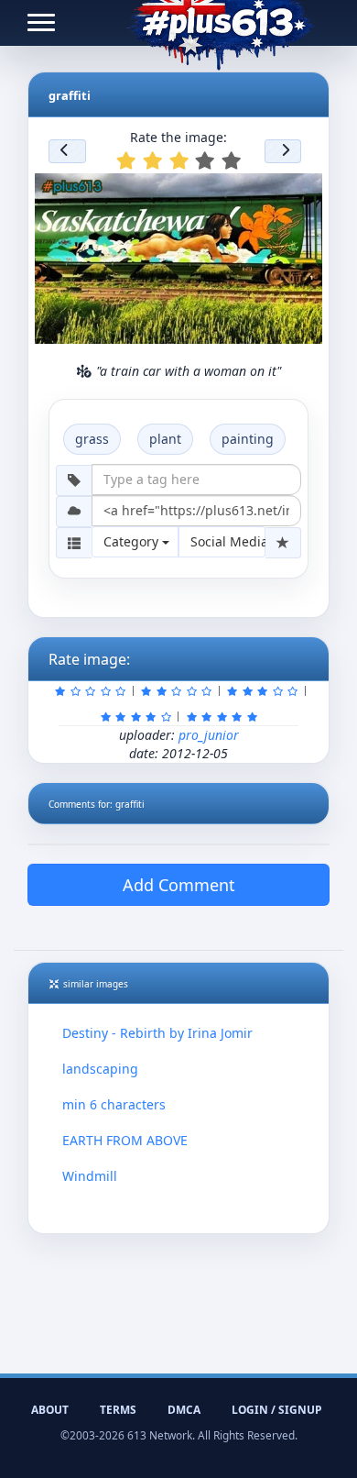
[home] (220, 23)
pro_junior (208, 735)
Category (132, 541)
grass (92, 438)
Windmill (89, 1176)
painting (248, 438)
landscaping (100, 1068)
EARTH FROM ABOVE (125, 1140)
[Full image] (300, 192)
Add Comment (179, 885)
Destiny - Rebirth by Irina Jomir (157, 1033)
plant (165, 438)
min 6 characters (114, 1104)
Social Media (227, 541)
